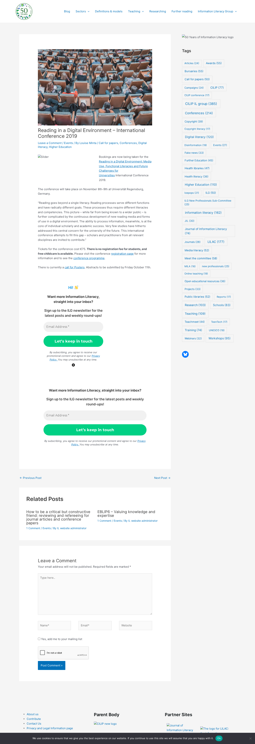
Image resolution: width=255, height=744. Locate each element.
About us (32, 714)
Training (193, 330)
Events (68, 143)
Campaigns (194, 87)
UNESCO (217, 330)
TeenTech (219, 321)
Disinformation (195, 145)
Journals (192, 241)
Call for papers (108, 143)
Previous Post (30, 478)
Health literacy (196, 176)
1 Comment (33, 528)
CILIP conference (196, 95)
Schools (222, 305)
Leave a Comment (50, 143)
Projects (192, 289)
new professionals (215, 266)
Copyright (194, 121)
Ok (219, 738)
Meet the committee (201, 258)
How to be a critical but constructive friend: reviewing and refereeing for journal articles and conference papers (58, 517)
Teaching (134, 11)
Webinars (193, 338)
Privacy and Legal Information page (50, 728)
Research (195, 305)
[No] (250, 738)
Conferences (128, 143)
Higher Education (60, 147)
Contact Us (34, 723)
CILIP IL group (201, 104)
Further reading (182, 11)
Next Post (162, 478)
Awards (214, 63)
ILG (211, 192)
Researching (157, 11)
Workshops (220, 338)
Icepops (191, 192)
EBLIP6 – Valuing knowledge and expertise (126, 514)
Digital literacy (199, 137)
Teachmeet (195, 321)
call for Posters (75, 267)
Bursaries (194, 71)
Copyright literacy (197, 128)
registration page (122, 253)
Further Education (199, 160)
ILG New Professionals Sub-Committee (207, 202)
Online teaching (196, 273)
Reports (224, 296)
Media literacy (197, 250)
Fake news (194, 152)
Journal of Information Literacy (206, 231)
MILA (190, 266)
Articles (191, 63)
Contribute (34, 719)
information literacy (203, 212)
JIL (189, 220)
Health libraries (197, 168)
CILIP (217, 87)
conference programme (89, 258)
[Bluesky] (185, 354)
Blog (67, 11)
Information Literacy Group (215, 11)
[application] (87, 11)
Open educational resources (205, 281)
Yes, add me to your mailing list (61, 639)
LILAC (216, 242)
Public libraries (197, 296)
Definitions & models (108, 11)
